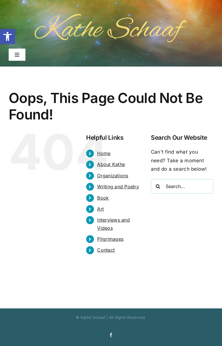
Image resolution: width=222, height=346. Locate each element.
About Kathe (111, 164)
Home (103, 153)
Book (103, 198)
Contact (106, 250)
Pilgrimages (110, 239)
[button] (7, 36)
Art (100, 209)
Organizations (112, 175)
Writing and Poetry (118, 186)
